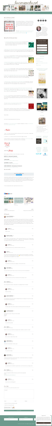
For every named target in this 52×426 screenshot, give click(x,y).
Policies (46, 424)
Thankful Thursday (38, 65)
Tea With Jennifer (10, 310)
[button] (50, 415)
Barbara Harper (9, 235)
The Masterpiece (7, 55)
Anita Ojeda (9, 267)
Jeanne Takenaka (10, 295)
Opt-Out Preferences (42, 424)
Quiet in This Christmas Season (40, 58)
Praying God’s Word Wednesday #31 (9, 210)
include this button (28, 138)
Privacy (30, 423)
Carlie (8, 251)
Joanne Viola (9, 354)
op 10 (25, 21)
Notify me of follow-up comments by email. (11, 403)
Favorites (25, 12)
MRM (28, 423)
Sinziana (8, 281)
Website (26, 401)
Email (16, 401)
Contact (34, 12)
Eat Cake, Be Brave (7, 68)
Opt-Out (33, 423)
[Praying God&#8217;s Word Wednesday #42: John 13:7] (18, 200)
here (22, 185)
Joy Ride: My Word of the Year (7, 203)
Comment (6, 390)
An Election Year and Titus (39, 61)
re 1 (6, 133)
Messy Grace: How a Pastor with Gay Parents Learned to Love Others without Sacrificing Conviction (19, 49)
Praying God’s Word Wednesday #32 (28, 210)
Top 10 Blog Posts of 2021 (27, 203)
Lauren (5, 19)
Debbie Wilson (9, 340)
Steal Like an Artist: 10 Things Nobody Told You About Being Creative (15, 81)
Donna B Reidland (10, 216)
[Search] (17, 419)
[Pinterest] (43, 20)
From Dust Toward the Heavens (12, 123)
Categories (26, 417)
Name (5, 401)
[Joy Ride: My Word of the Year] (8, 200)
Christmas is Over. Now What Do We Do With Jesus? (41, 63)
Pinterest (17, 157)
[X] (45, 20)
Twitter (10, 157)
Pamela (8, 369)
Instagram (13, 157)
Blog (4, 157)
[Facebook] (38, 20)
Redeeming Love (14, 56)
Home (17, 12)
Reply (32, 216)
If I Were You (7, 95)
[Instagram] (41, 20)
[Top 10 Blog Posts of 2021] (29, 200)
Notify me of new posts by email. (9, 405)
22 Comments (13, 19)
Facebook (7, 157)
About (21, 12)
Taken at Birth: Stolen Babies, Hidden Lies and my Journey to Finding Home (16, 75)
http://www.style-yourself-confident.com (9, 374)
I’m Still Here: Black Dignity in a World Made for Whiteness (13, 41)
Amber (8, 326)
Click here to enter (19, 174)
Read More (37, 36)
